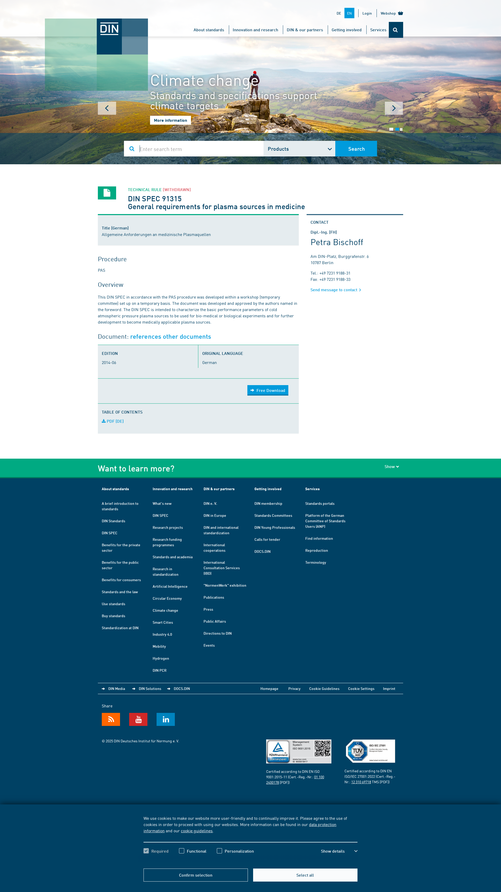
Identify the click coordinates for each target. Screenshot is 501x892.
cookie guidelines (197, 830)
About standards (209, 29)
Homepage (269, 688)
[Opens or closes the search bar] (396, 30)
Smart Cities (163, 622)
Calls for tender (267, 539)
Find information (319, 538)
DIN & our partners (305, 29)
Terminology (315, 562)
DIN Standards (113, 520)
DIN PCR (159, 670)
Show (390, 466)
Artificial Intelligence (170, 586)
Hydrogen (161, 658)
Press (208, 609)
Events (209, 645)
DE (339, 13)
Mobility (159, 646)
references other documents (170, 336)
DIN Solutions (150, 688)
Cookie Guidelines (324, 688)
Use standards (113, 603)
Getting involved (347, 29)
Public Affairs (215, 621)
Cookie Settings (361, 688)
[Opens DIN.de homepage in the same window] (96, 23)
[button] (339, 851)
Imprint (389, 688)
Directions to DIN (218, 633)
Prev (107, 108)
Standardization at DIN (120, 627)
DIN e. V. (210, 503)
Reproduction (316, 550)
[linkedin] (166, 719)
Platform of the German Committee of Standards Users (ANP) (325, 521)
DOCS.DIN (262, 551)
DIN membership (268, 503)
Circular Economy (167, 598)
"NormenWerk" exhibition (225, 585)
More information (170, 120)
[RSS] (111, 719)
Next (394, 108)
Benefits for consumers (121, 579)
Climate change (165, 610)
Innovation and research (255, 29)
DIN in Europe (215, 515)
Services (378, 29)
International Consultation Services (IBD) (222, 567)
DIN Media (116, 688)
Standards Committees (273, 515)
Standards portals (320, 503)
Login (367, 13)
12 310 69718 (361, 781)
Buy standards (113, 615)
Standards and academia (173, 556)
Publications (214, 597)
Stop (401, 129)
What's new (162, 503)
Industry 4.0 (162, 634)
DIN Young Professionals (274, 527)
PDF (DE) (115, 420)
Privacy (294, 688)
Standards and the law (120, 591)
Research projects (168, 527)
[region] (250, 839)
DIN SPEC (109, 532)
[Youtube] (138, 719)
